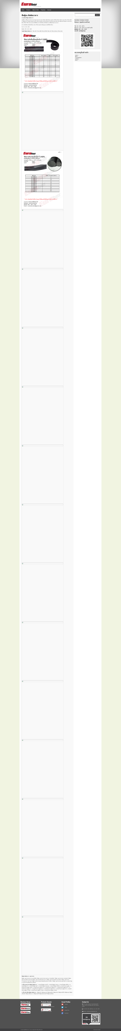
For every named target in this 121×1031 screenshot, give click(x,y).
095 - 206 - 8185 (81, 29)
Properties (43, 10)
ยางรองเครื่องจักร (78, 57)
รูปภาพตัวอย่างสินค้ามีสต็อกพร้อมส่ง (47, 1006)
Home (23, 10)
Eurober (99, 1029)
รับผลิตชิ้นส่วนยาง (26, 1029)
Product (28, 10)
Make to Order (36, 10)
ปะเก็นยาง (77, 58)
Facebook (66, 1013)
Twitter (66, 1007)
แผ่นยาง (76, 55)
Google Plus (67, 1010)
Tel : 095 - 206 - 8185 (87, 1008)
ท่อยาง (76, 60)
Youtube (66, 1004)
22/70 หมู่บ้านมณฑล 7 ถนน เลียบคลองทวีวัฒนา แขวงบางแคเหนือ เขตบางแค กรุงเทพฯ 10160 (90, 1005)
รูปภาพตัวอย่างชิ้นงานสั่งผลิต (46, 1011)
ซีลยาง (76, 56)
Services (49, 10)
